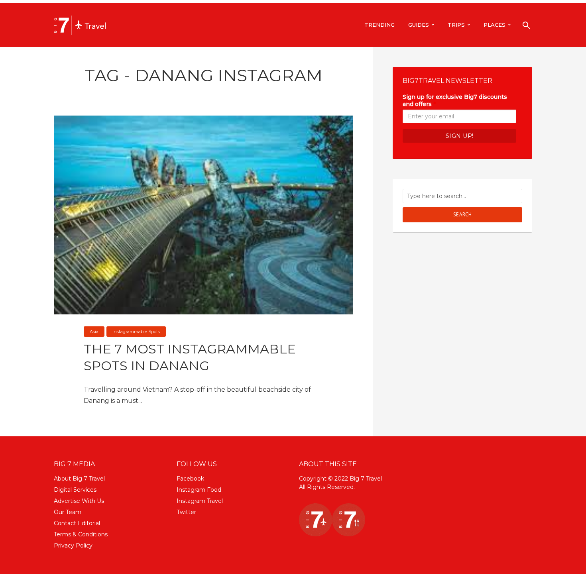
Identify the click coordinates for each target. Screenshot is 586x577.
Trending (379, 25)
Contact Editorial (77, 523)
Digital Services (75, 489)
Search (462, 214)
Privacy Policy (73, 545)
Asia (94, 331)
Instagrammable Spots (136, 331)
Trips (456, 25)
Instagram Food (199, 489)
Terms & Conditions (81, 534)
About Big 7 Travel (79, 478)
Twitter (186, 512)
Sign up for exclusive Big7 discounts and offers (455, 100)
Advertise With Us (79, 500)
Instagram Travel (200, 500)
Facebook (190, 478)
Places (494, 25)
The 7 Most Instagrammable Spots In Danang (190, 357)
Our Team (67, 512)
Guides (418, 25)
